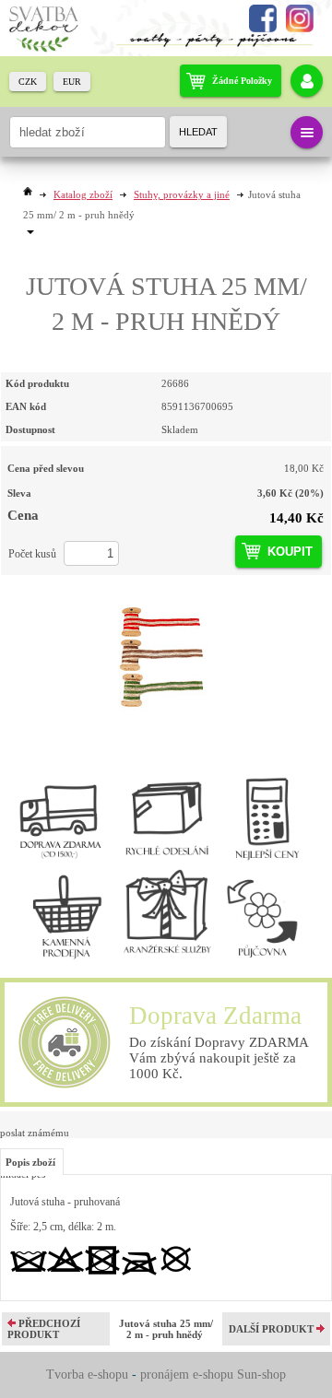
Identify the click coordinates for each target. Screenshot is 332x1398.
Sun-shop (261, 1374)
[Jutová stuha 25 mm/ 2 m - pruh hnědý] (166, 654)
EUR (72, 81)
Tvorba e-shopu (87, 1374)
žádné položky (242, 81)
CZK (27, 81)
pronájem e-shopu (186, 1374)
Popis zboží (30, 1162)
